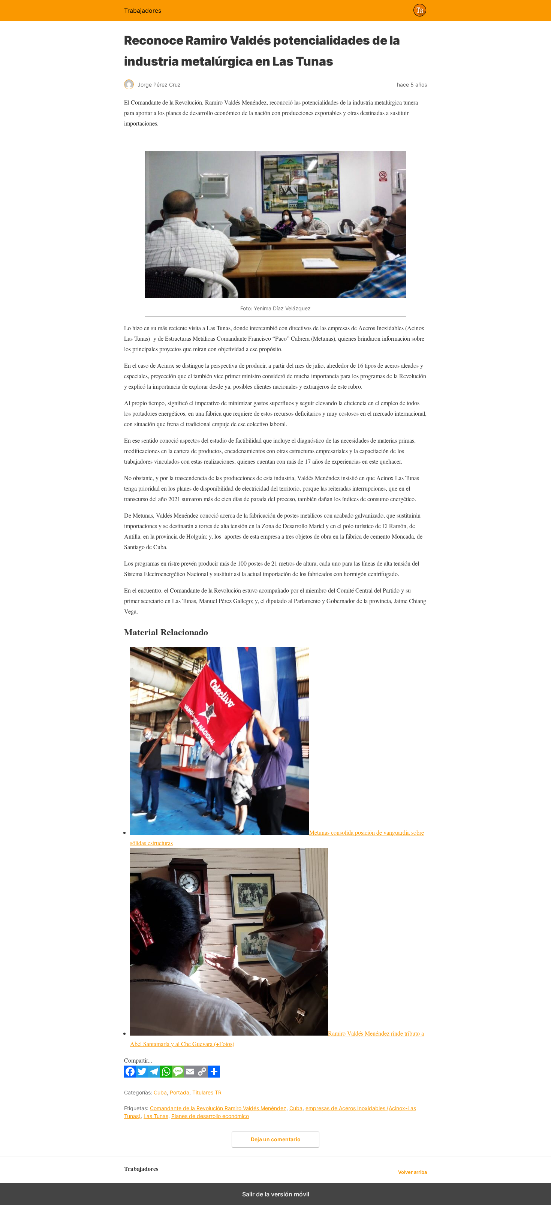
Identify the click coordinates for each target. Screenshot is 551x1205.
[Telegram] (154, 1075)
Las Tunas (156, 1116)
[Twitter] (142, 1075)
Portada (179, 1092)
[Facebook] (130, 1075)
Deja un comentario (276, 1139)
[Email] (190, 1075)
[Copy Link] (202, 1075)
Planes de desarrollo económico (210, 1116)
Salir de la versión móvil (275, 1194)
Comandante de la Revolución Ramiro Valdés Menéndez (218, 1108)
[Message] (178, 1075)
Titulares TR (207, 1092)
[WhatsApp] (166, 1075)
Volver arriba (412, 1172)
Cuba (160, 1092)
